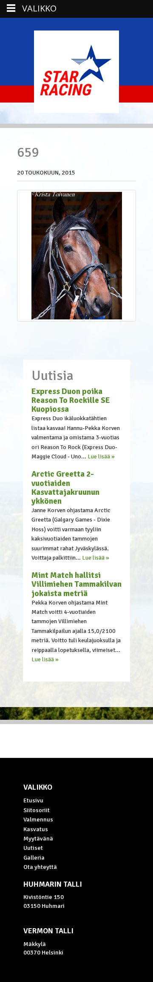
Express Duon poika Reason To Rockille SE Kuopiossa (70, 400)
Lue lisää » (101, 456)
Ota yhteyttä (40, 867)
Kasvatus (35, 829)
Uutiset (33, 848)
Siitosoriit (36, 810)
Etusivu (33, 800)
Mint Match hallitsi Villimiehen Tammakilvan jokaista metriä (76, 584)
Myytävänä (38, 838)
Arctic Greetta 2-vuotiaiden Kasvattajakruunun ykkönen (65, 487)
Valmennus (38, 819)
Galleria (34, 857)
